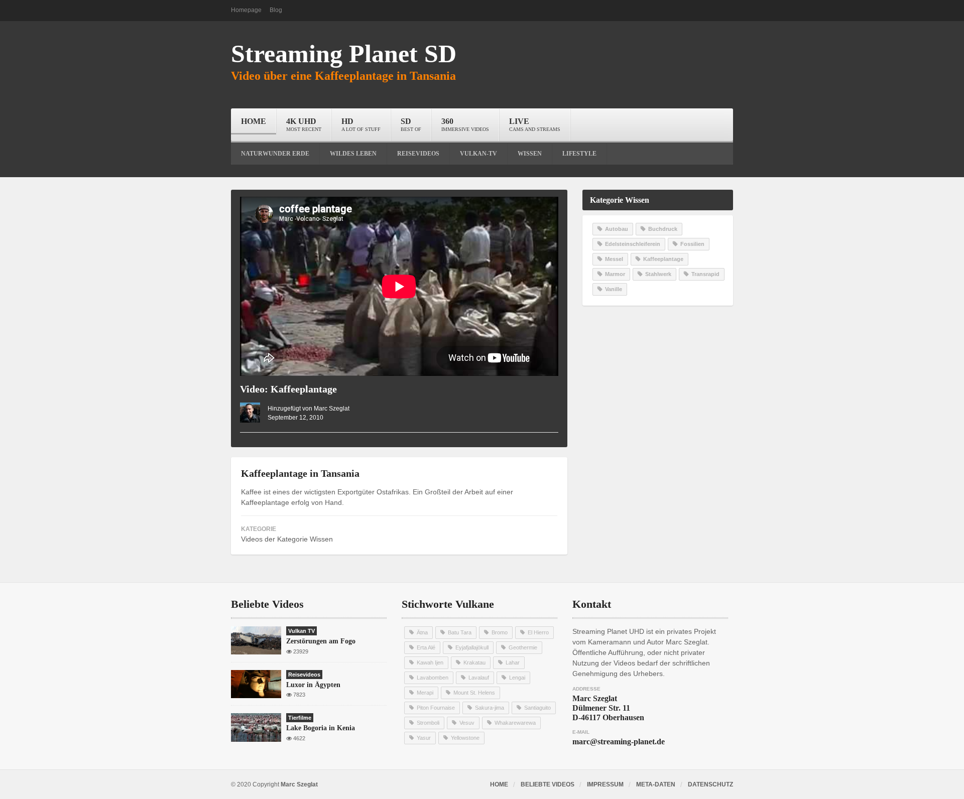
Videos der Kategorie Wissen (287, 539)
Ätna (422, 632)
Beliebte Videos (547, 784)
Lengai (517, 678)
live (534, 124)
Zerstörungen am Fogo (320, 641)
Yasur (424, 738)
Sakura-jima (489, 708)
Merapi (425, 693)
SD (411, 124)
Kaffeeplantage (663, 259)
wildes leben (353, 153)
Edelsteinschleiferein (632, 244)
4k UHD (303, 124)
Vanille (613, 289)
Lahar (513, 662)
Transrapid (705, 274)
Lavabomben (432, 678)
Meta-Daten (655, 784)
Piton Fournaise (436, 708)
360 (465, 124)
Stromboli (428, 723)
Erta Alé (426, 647)
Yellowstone (465, 738)
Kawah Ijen (430, 662)
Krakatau (474, 662)
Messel (614, 259)
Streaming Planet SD (343, 54)
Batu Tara (459, 632)
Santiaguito (537, 708)
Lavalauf (478, 678)
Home (253, 121)
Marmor (615, 274)
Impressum (605, 784)
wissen (530, 153)
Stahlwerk (658, 274)
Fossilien (692, 244)
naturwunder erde (275, 153)
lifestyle (579, 153)
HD (361, 124)
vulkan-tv (478, 153)
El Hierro (538, 632)
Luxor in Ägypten (313, 685)
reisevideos (418, 153)
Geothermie (523, 647)
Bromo (500, 632)
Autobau (616, 229)
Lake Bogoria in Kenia (320, 728)
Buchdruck (662, 229)
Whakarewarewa (515, 723)
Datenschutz (710, 784)
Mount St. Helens (474, 693)
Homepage (246, 10)
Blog (276, 10)
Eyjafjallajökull (472, 647)
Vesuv (466, 723)
